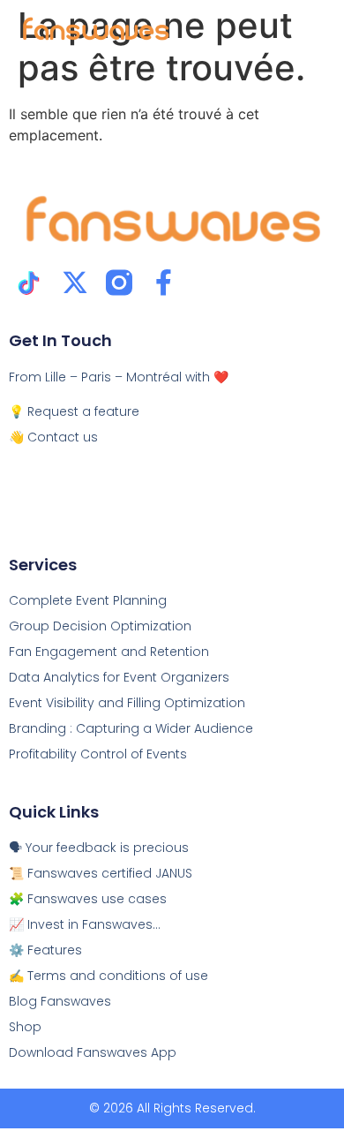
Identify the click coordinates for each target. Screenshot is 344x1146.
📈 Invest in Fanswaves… (85, 924)
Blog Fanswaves (60, 1001)
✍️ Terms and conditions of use (108, 975)
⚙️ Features (45, 950)
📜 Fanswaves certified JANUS (100, 873)
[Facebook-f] (163, 282)
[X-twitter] (75, 282)
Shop (25, 1027)
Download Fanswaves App (92, 1052)
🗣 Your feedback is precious (99, 847)
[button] (305, 29)
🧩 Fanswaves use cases (88, 899)
